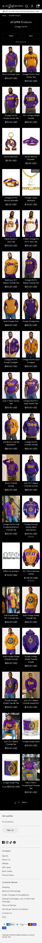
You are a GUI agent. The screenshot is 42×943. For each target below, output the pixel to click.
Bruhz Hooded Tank (10, 74)
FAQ (4, 917)
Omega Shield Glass (31, 742)
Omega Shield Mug (11, 783)
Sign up (10, 830)
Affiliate (5, 864)
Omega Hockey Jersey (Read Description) (31, 527)
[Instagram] (7, 842)
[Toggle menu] (2, 6)
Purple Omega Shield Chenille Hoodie (31, 659)
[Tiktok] (10, 842)
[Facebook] (3, 842)
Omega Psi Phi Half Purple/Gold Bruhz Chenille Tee (11, 527)
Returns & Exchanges (11, 891)
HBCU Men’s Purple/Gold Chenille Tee (31, 785)
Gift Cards (6, 868)
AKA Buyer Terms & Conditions (15, 909)
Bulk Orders (7, 871)
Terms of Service (9, 905)
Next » (24, 802)
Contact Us (7, 913)
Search (5, 856)
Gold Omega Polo (11, 321)
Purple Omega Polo (31, 321)
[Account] (32, 5)
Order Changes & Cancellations (15, 895)
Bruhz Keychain (11, 157)
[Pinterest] (14, 842)
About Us (6, 860)
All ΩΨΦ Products (14, 15)
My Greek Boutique (20, 935)
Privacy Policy (8, 875)
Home (4, 15)
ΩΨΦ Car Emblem (11, 571)
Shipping (6, 887)
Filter (11, 36)
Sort (31, 36)
